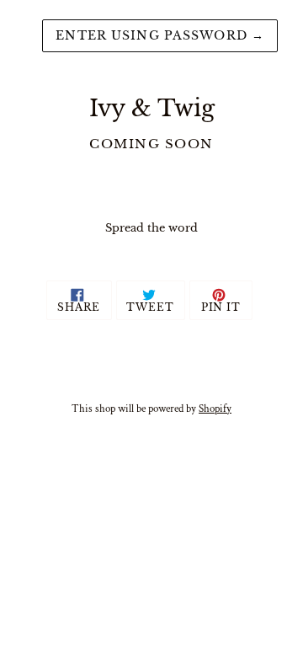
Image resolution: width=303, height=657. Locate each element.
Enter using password (160, 35)
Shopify (215, 408)
